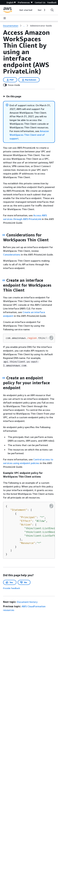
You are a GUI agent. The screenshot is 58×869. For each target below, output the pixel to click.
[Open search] (52, 10)
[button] (12, 96)
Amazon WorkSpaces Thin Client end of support (29, 135)
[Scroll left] (17, 10)
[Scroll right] (44, 10)
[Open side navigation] (4, 18)
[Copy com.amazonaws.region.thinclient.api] (51, 338)
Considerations (11, 254)
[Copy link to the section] (4, 235)
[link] (41, 25)
